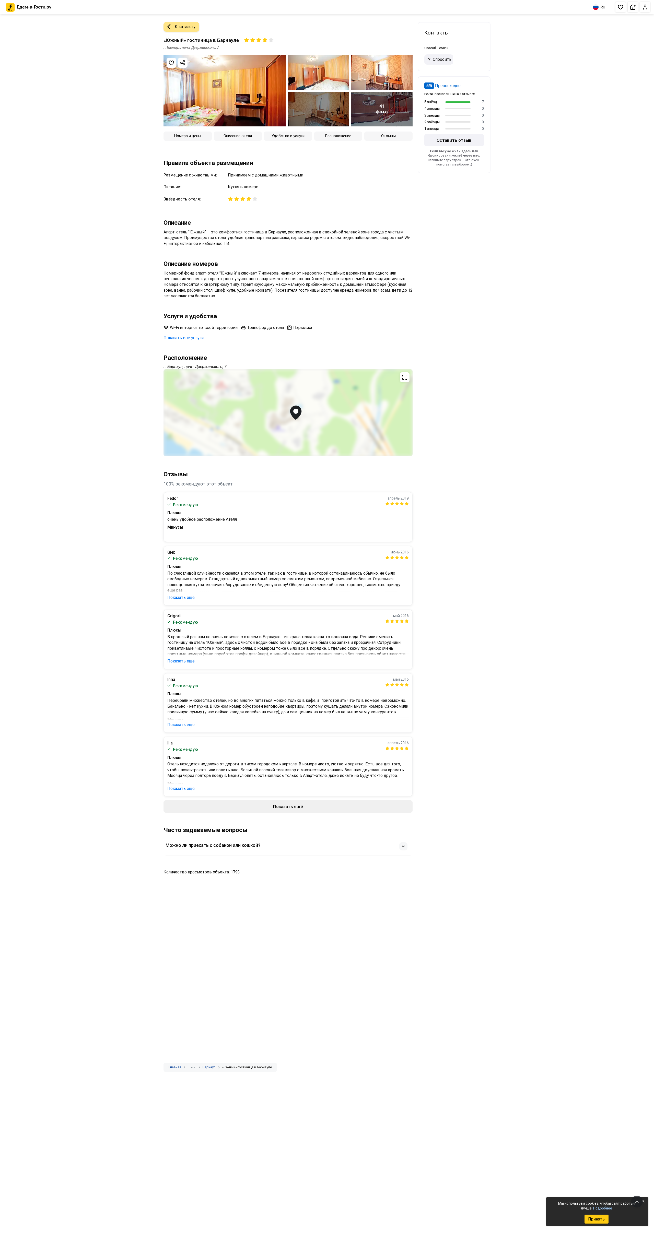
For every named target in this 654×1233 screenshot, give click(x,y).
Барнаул (209, 1067)
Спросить (442, 59)
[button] (620, 7)
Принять (596, 1219)
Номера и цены (187, 136)
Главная (175, 1067)
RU (603, 7)
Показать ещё (181, 597)
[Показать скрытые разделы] (193, 1067)
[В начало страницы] (637, 1201)
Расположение (338, 136)
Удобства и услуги (288, 136)
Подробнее (602, 1208)
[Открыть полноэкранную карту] (288, 412)
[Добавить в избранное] (171, 63)
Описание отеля (238, 136)
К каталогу (185, 26)
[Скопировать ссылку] (183, 63)
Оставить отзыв (454, 140)
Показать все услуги (184, 337)
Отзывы (388, 136)
